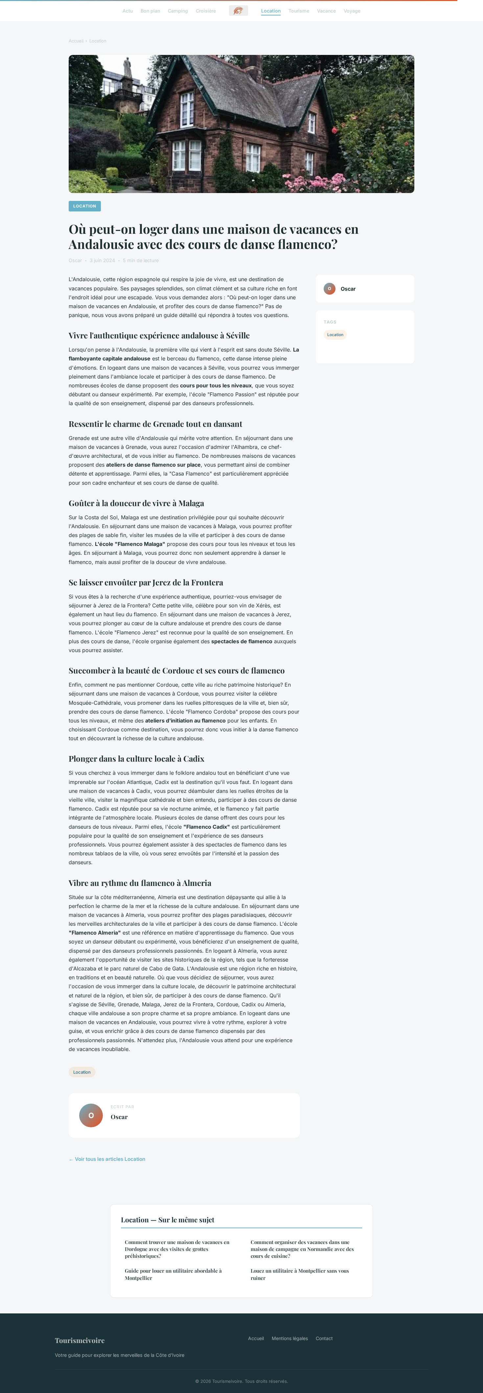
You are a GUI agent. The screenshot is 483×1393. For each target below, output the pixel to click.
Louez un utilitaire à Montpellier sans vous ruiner (300, 1274)
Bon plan (150, 10)
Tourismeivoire (79, 1340)
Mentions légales (290, 1338)
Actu (128, 10)
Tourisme (298, 10)
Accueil (76, 40)
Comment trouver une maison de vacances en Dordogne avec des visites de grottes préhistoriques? (177, 1249)
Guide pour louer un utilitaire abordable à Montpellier (173, 1274)
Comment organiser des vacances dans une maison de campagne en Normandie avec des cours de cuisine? (302, 1249)
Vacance (326, 10)
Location (271, 10)
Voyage (352, 10)
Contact (324, 1338)
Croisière (206, 10)
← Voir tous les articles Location (107, 1159)
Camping (178, 10)
